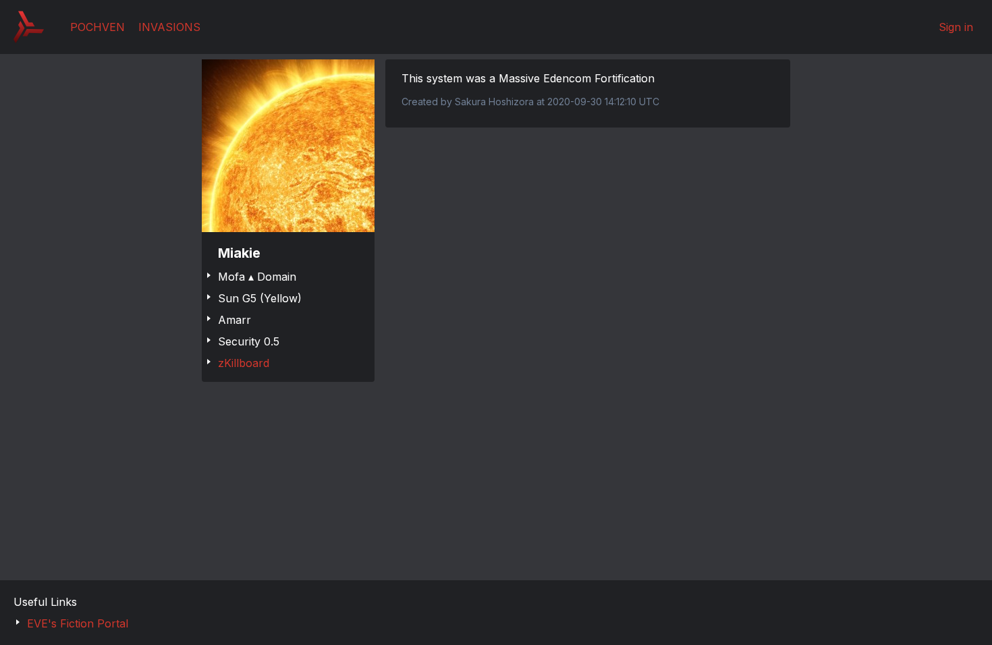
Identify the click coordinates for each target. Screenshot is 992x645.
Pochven (97, 27)
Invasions (169, 27)
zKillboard (243, 363)
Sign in (956, 27)
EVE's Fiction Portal (77, 623)
